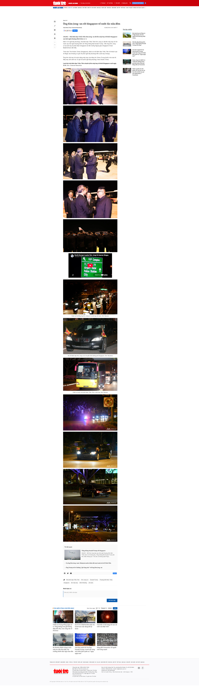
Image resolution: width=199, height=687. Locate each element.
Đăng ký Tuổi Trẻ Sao (138, 3)
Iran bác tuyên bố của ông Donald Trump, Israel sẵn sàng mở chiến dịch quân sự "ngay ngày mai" (139, 53)
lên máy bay (74, 582)
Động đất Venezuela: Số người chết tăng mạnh (106, 648)
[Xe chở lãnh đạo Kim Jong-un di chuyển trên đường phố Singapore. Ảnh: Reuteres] (90, 336)
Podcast (103, 3)
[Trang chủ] (58, 7)
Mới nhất (58, 662)
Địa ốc (143, 7)
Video (67, 662)
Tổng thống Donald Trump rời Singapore (93, 550)
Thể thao (123, 7)
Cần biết (118, 3)
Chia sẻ (75, 30)
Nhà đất (128, 662)
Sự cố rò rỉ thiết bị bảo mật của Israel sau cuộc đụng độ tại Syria (85, 626)
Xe (95, 662)
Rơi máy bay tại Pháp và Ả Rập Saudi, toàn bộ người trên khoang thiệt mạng (138, 36)
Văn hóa (110, 662)
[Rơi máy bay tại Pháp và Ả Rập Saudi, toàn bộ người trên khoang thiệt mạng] (127, 35)
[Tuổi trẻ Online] (61, 671)
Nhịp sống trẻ (104, 662)
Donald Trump (94, 580)
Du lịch (98, 662)
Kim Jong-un (84, 580)
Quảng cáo (125, 3)
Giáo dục (99, 7)
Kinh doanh (86, 662)
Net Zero (84, 7)
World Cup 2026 (137, 7)
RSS (132, 672)
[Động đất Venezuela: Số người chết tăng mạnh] (107, 639)
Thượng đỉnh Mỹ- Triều (106, 580)
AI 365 (127, 7)
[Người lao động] (73, 3)
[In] (55, 34)
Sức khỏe (93, 7)
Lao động (75, 7)
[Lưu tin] (55, 38)
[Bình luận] (55, 30)
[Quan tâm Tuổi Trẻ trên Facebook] (142, 668)
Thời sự (66, 7)
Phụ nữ (131, 7)
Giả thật (138, 662)
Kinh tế (89, 7)
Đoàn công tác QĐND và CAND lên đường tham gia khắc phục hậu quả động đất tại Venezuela (138, 62)
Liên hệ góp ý (126, 672)
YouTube (110, 3)
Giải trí (118, 7)
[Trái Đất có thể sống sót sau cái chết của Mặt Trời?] (107, 616)
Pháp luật (103, 7)
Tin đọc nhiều (127, 29)
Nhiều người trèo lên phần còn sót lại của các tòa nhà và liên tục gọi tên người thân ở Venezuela (138, 72)
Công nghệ (91, 662)
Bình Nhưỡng (83, 582)
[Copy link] (55, 26)
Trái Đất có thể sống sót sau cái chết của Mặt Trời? (107, 626)
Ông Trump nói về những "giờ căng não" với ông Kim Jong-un (84, 567)
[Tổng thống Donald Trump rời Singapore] (72, 555)
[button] (55, 42)
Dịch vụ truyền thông (107, 672)
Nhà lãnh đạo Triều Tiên (72, 580)
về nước (91, 582)
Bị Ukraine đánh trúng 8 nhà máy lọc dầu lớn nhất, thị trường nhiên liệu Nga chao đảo (63, 649)
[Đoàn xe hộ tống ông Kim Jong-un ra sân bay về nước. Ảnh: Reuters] (90, 296)
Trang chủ (52, 662)
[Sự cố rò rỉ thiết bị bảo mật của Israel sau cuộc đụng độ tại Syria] (85, 616)
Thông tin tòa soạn (76, 675)
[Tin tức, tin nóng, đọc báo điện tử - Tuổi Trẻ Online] (61, 3)
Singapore (66, 582)
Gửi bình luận (112, 600)
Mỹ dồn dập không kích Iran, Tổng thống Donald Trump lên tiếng (139, 43)
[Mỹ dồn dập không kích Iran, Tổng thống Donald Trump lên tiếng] (127, 43)
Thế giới (75, 662)
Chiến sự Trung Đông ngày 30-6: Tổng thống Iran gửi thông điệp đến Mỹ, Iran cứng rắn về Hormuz (63, 628)
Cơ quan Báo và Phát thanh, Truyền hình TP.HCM (84, 676)
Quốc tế (70, 7)
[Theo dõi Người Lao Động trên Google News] (67, 30)
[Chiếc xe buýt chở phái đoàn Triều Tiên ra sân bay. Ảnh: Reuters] (90, 374)
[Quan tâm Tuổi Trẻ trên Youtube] (139, 668)
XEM (115, 608)
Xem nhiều (62, 662)
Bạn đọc (80, 7)
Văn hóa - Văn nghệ (111, 7)
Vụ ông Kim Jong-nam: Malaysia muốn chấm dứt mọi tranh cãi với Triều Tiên (88, 563)
